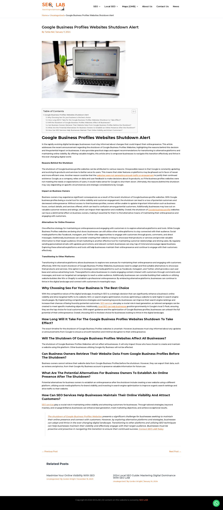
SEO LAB (143, 500)
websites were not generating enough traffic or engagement (125, 175)
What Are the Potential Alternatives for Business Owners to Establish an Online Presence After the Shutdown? (91, 128)
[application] (99, 6)
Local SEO (109, 6)
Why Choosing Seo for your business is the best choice (69, 117)
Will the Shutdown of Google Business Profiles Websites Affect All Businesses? (79, 122)
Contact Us (162, 6)
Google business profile (159, 210)
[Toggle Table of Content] (132, 111)
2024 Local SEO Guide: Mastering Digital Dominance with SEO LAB (144, 476)
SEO (95, 6)
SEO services (106, 303)
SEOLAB (73, 6)
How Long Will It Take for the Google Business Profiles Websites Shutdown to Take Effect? (84, 120)
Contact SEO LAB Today (151, 429)
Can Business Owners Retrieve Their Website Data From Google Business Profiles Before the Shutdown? (89, 125)
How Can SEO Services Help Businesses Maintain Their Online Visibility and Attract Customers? (85, 130)
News (176, 6)
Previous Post (50, 451)
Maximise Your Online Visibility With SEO (70, 475)
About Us (147, 6)
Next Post (175, 451)
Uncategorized (52, 479)
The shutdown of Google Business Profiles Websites (75, 416)
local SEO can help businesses (112, 306)
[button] (216, 503)
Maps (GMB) (129, 6)
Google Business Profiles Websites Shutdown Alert (66, 115)
